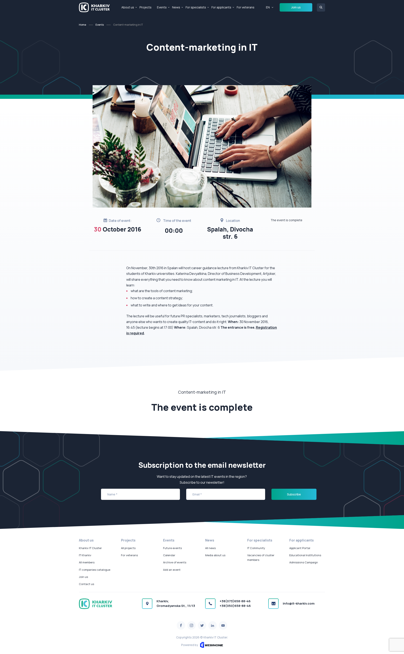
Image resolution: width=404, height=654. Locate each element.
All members (86, 562)
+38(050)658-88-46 (235, 606)
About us (127, 7)
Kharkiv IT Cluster (90, 548)
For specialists (196, 7)
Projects (146, 7)
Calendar (169, 555)
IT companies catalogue (94, 570)
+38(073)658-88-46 (235, 601)
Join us (296, 7)
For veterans (245, 7)
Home (82, 24)
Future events (172, 548)
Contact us (86, 584)
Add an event (172, 570)
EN (268, 7)
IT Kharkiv (85, 555)
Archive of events (174, 562)
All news (210, 548)
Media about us (215, 555)
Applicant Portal (299, 548)
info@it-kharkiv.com (299, 603)
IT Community (256, 548)
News (176, 7)
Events (162, 7)
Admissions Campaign (303, 562)
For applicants (221, 7)
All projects (128, 548)
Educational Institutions (305, 555)
